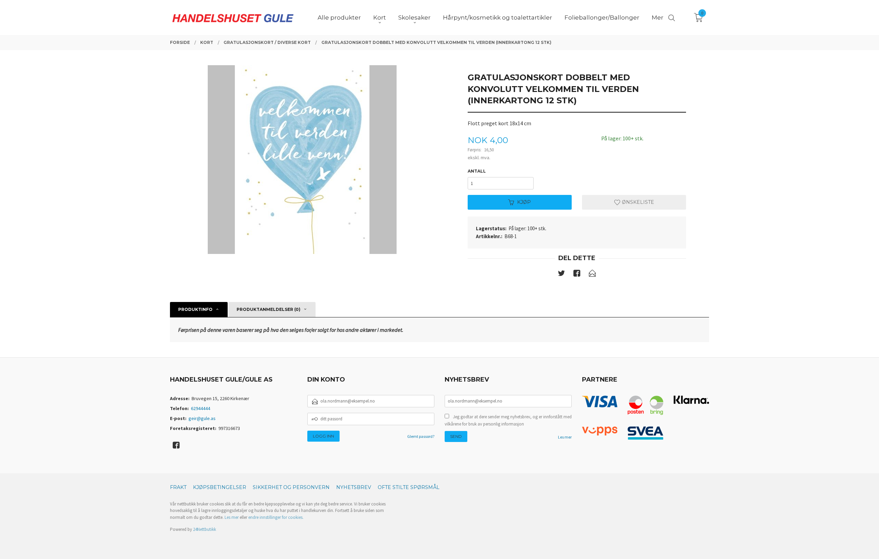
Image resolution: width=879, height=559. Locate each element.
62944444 (200, 408)
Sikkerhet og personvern (291, 487)
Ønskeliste (637, 202)
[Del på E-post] (592, 274)
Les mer (565, 437)
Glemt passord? (420, 436)
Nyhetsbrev (353, 487)
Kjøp (524, 202)
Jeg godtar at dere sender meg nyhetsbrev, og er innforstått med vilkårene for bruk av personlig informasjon (508, 420)
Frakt (178, 487)
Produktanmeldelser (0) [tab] (268, 309)
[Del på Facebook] (577, 274)
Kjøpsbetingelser (219, 487)
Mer (657, 17)
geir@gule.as (202, 418)
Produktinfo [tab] (195, 309)
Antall (477, 171)
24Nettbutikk (204, 529)
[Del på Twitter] (561, 274)
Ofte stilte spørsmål (409, 487)
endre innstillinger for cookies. (276, 517)
